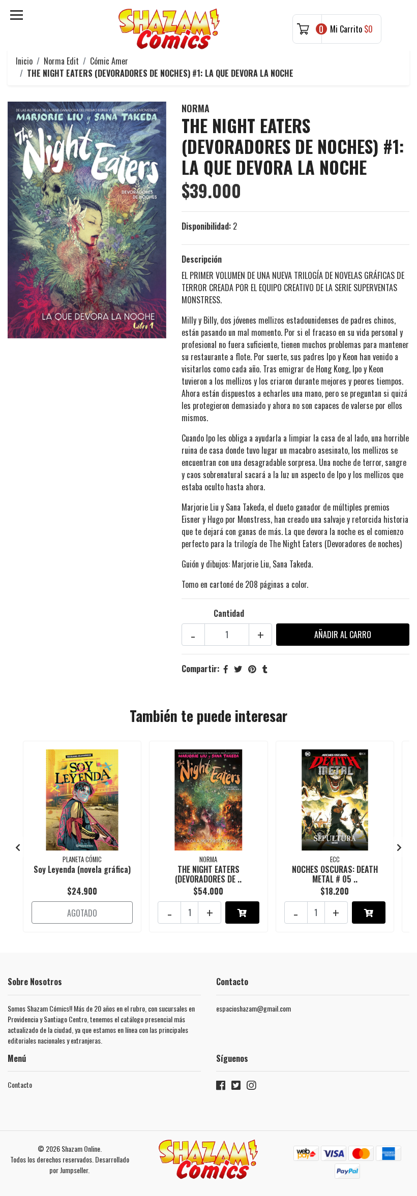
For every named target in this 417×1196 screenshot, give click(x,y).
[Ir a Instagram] (251, 1087)
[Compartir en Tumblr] (264, 669)
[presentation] (18, 847)
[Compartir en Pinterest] (252, 669)
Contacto (20, 1084)
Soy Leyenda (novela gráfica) (82, 869)
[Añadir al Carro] (242, 912)
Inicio (24, 61)
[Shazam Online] (169, 29)
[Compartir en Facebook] (226, 669)
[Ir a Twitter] (236, 1087)
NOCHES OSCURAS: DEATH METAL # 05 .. (335, 874)
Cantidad (229, 613)
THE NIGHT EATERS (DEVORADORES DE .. (208, 874)
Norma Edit (61, 61)
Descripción (202, 259)
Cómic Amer (109, 61)
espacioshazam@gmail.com (253, 1008)
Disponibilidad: (206, 226)
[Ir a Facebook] (220, 1087)
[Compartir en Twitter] (238, 669)
